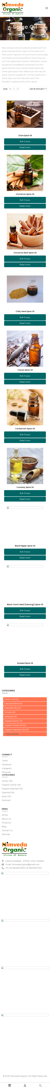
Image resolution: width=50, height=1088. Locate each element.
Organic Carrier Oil (13, 725)
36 (17, 89)
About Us (6, 819)
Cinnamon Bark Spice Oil (25, 252)
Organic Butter (11, 721)
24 (14, 89)
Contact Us (7, 830)
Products (6, 823)
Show (5, 89)
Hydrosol (8, 716)
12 (10, 89)
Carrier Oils (9, 699)
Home (20, 33)
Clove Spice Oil (25, 135)
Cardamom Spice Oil (25, 428)
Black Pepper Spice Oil (25, 546)
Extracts (8, 712)
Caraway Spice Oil (25, 487)
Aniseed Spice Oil (25, 663)
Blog (4, 826)
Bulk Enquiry (25, 141)
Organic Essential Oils (14, 730)
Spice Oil (10, 734)
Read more (25, 147)
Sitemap (6, 834)
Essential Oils (10, 708)
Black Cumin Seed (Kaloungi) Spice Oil (25, 604)
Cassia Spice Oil (25, 370)
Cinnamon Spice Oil (25, 194)
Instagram (7, 768)
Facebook (6, 764)
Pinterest (6, 772)
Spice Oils (6, 796)
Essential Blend (11, 703)
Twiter (5, 761)
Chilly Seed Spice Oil (25, 311)
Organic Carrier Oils (11, 785)
